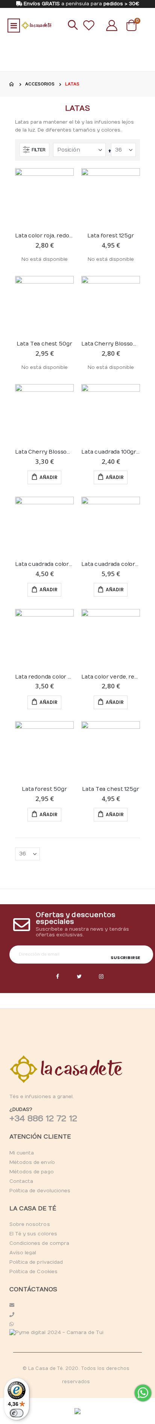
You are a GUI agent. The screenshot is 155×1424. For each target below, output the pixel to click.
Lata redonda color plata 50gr (44, 677)
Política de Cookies (33, 1272)
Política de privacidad (36, 1262)
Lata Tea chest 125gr (110, 789)
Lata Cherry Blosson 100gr (44, 452)
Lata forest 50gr (44, 789)
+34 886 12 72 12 (43, 1118)
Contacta (21, 1181)
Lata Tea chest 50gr (44, 344)
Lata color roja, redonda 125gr (44, 235)
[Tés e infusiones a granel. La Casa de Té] (36, 25)
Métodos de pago (31, 1172)
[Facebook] (57, 976)
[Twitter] (79, 976)
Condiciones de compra (39, 1243)
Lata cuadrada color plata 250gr (110, 564)
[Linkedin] (101, 976)
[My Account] (111, 25)
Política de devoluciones (40, 1191)
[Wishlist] (88, 25)
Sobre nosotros (29, 1224)
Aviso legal (22, 1253)
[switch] (16, 1413)
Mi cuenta (21, 1153)
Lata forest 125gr (110, 235)
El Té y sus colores (33, 1234)
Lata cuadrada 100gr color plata (110, 452)
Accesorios (40, 84)
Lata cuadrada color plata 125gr (44, 564)
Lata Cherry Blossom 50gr (110, 344)
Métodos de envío (32, 1162)
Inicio (12, 84)
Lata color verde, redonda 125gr (110, 677)
